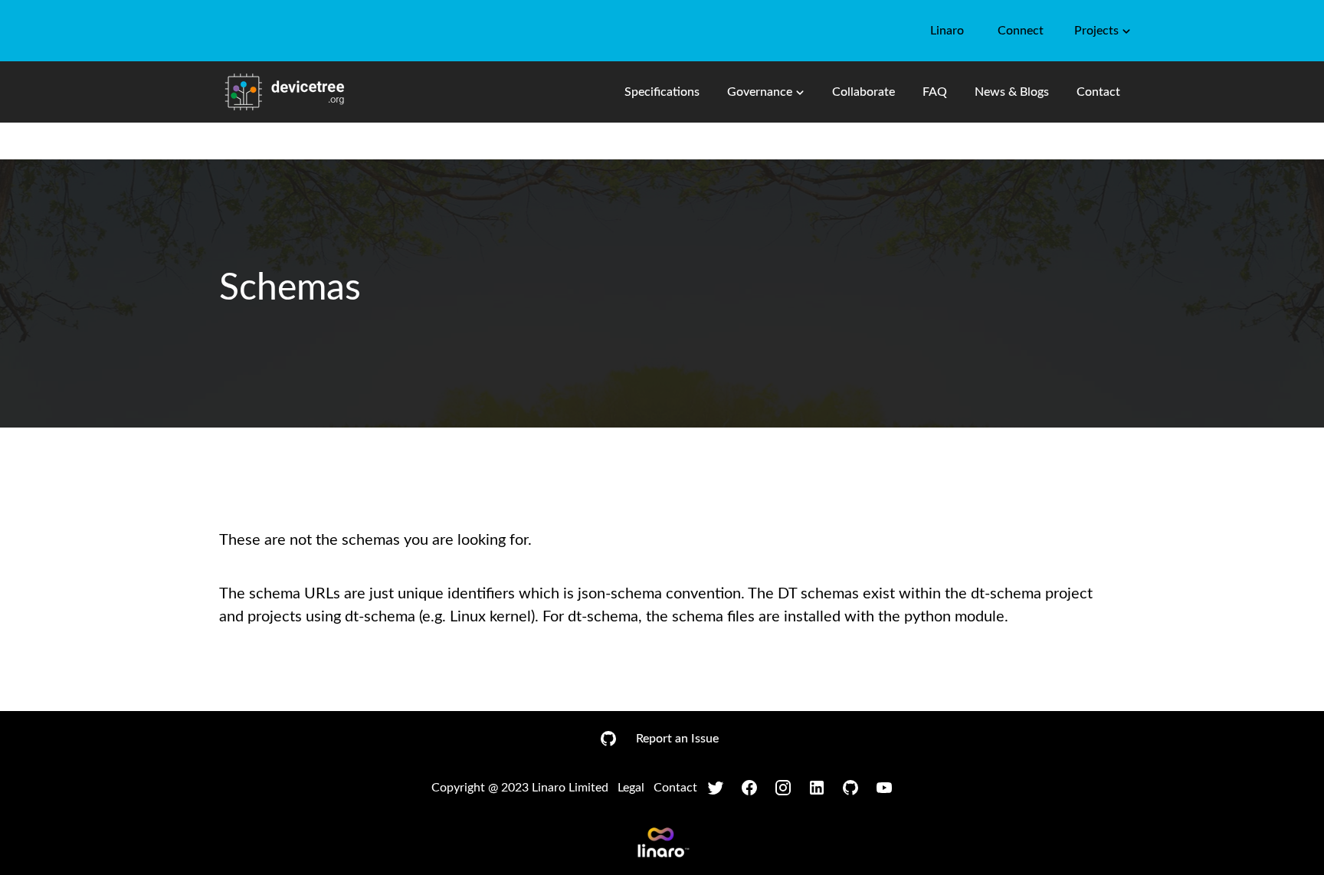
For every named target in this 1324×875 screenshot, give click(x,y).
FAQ (935, 92)
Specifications (662, 92)
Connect (1021, 31)
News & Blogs (1012, 92)
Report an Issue (677, 738)
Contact (1098, 92)
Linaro (947, 31)
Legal (631, 788)
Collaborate (863, 92)
